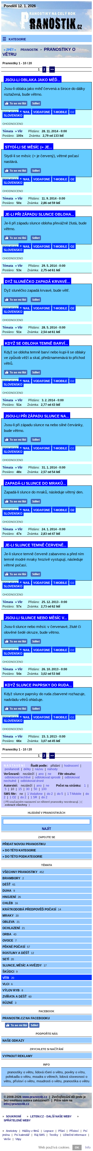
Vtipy (18, 1139)
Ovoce (9, 940)
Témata (7, 131)
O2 (72, 112)
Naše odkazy (13, 1040)
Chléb (10, 903)
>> (52, 69)
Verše (7, 1139)
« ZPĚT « (10, 50)
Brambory (13, 878)
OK (77, 1147)
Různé (9, 1003)
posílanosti (12, 769)
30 (28, 789)
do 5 (60, 794)
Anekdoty (11, 1130)
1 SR (34, 797)
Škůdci (10, 971)
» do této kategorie (19, 850)
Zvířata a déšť (16, 996)
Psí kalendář (22, 1134)
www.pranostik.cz (34, 1097)
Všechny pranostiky (23, 872)
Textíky (53, 1134)
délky (27, 769)
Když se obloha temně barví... (36, 343)
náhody (52, 769)
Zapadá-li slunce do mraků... (35, 483)
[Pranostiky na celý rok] (46, 30)
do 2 (50, 794)
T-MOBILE (60, 112)
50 (35, 789)
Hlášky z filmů (30, 1130)
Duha (8, 890)
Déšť (8, 884)
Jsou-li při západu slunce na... (37, 416)
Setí (8, 959)
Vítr (8, 978)
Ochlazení (13, 928)
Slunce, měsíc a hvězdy (24, 965)
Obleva (11, 922)
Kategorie (17, 39)
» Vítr (19, 131)
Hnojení (11, 897)
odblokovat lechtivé (18, 777)
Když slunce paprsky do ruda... (38, 685)
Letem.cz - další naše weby (50, 1116)
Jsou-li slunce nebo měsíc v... (36, 618)
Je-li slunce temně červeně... (35, 545)
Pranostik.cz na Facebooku (26, 1018)
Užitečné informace (74, 1134)
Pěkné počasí (16, 946)
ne (49, 774)
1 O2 (13, 797)
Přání (61, 1130)
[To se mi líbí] (17, 103)
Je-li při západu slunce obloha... (39, 214)
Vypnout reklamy (17, 1056)
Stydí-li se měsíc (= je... (28, 147)
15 (20, 789)
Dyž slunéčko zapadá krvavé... (37, 281)
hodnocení (71, 765)
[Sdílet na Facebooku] (37, 103)
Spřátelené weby (17, 1120)
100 (44, 789)
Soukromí (13, 1116)
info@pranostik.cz (16, 1104)
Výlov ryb (12, 990)
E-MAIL (25, 112)
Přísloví (74, 1130)
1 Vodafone (35, 794)
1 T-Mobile (74, 794)
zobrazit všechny (16, 804)
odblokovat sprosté (48, 777)
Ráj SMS (39, 1134)
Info (88, 1147)
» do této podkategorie (22, 856)
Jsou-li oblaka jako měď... (32, 80)
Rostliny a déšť (18, 953)
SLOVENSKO (13, 115)
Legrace (49, 1130)
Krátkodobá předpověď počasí (31, 909)
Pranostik (29, 50)
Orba (9, 934)
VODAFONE (41, 112)
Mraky (10, 915)
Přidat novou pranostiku (24, 844)
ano (41, 774)
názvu (39, 769)
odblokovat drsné (32, 781)
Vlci (7, 984)
